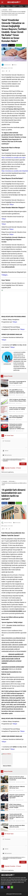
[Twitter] (5, 887)
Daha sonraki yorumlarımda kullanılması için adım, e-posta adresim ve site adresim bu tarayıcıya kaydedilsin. (14, 460)
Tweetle (12, 45)
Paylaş (5, 45)
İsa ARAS (19, 385)
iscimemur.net (7, 64)
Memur (10, 9)
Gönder (19, 45)
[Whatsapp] (12, 887)
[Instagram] (8, 887)
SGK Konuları (11, 481)
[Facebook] (2, 887)
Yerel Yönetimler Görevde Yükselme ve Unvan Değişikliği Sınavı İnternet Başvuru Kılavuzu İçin (13, 202)
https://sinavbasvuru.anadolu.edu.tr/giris (13, 157)
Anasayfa (5, 9)
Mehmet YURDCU (8, 522)
